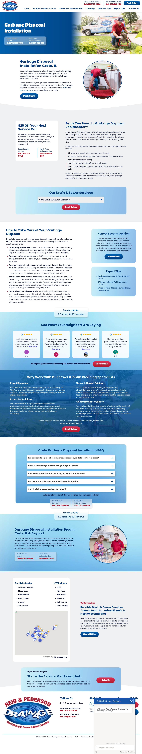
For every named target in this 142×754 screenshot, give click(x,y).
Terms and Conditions (88, 737)
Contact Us (133, 9)
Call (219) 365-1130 (113, 4)
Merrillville (61, 595)
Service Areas (104, 9)
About (27, 9)
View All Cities (89, 634)
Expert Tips (119, 9)
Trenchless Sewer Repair (71, 9)
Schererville (62, 606)
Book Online (132, 3)
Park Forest (23, 598)
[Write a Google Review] (22, 335)
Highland (61, 591)
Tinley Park (23, 606)
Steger (21, 602)
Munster (60, 598)
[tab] (71, 458)
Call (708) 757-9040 (92, 4)
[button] (127, 344)
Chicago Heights (25, 587)
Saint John (62, 602)
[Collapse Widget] (132, 701)
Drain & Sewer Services (44, 9)
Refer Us (106, 680)
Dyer (59, 587)
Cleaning (90, 9)
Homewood (23, 595)
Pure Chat (131, 752)
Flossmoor (23, 591)
